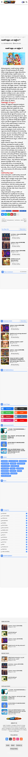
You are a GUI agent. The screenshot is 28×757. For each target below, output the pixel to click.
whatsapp (8, 412)
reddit (21, 412)
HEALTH (13, 468)
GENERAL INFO (9, 37)
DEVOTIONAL (15, 211)
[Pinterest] (11, 214)
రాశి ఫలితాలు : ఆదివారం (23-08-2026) (18, 234)
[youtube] (14, 739)
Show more (23, 229)
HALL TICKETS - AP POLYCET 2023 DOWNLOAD (16, 436)
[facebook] (7, 739)
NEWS (20, 471)
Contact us (19, 745)
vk (21, 416)
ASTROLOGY (8, 211)
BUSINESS (14, 463)
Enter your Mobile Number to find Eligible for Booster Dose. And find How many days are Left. (16, 451)
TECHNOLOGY (6, 473)
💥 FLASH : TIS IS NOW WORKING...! (16, 429)
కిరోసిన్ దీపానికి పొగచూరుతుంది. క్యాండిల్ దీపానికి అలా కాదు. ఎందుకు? (16, 658)
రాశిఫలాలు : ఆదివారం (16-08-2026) (17, 350)
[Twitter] (5, 214)
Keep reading (17, 238)
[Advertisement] (14, 20)
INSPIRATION (5, 471)
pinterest (8, 416)
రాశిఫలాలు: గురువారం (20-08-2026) (18, 250)
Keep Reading (15, 329)
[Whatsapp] (8, 214)
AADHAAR (5, 461)
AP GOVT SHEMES (14, 461)
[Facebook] (2, 214)
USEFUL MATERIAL (6, 475)
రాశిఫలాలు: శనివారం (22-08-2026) (18, 242)
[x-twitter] (10, 739)
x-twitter (22, 408)
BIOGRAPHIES (6, 463)
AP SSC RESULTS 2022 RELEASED (16, 442)
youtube (22, 420)
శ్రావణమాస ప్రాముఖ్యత (12, 632)
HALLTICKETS (5, 468)
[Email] (14, 214)
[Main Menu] (2, 2)
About (12, 745)
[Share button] (18, 214)
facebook (8, 408)
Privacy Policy (14, 748)
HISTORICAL (20, 468)
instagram (8, 420)
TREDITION (14, 473)
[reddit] (21, 739)
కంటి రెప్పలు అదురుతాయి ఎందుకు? (16, 341)
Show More (23, 321)
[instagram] (17, 739)
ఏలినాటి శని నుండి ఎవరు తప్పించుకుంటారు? (15, 259)
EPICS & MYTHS (6, 466)
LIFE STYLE (13, 471)
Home (2, 37)
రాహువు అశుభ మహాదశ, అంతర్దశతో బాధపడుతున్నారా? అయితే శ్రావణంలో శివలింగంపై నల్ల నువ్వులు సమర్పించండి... (17, 359)
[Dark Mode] (26, 2)
